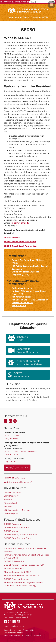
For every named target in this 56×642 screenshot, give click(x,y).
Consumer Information (13, 633)
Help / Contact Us (17, 467)
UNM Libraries (11, 514)
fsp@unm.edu (10, 461)
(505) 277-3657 (29, 451)
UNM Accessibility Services (17, 510)
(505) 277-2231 (11, 435)
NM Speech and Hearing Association (30, 300)
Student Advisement (14, 568)
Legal (19, 630)
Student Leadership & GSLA (17, 572)
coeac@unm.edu (12, 454)
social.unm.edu (17, 626)
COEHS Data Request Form (17, 538)
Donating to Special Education (27, 350)
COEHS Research (12, 524)
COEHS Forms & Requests (16, 579)
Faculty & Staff (23, 338)
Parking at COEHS (13, 478)
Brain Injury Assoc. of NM (24, 288)
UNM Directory (11, 496)
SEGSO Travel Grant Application (20, 246)
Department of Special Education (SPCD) (28, 17)
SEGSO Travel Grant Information (20, 241)
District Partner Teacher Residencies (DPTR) (25, 565)
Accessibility (9, 630)
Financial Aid (10, 503)
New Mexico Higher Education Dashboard (22, 635)
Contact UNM (28, 630)
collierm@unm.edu (19, 223)
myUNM (8, 506)
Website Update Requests (17, 482)
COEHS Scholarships (22, 375)
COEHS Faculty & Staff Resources (20, 534)
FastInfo (8, 499)
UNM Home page (12, 492)
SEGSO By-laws (12, 237)
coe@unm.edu (11, 438)
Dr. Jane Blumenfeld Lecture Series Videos (28, 363)
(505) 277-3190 (11, 451)
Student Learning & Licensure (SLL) (21, 575)
